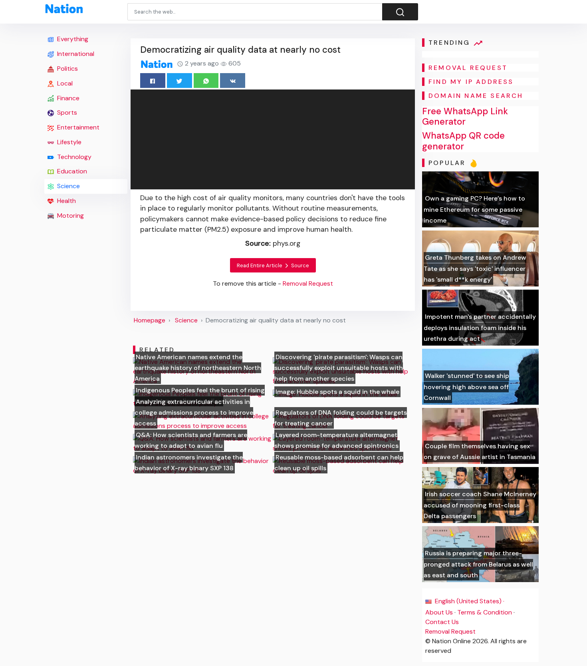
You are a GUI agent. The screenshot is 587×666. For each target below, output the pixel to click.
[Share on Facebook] (152, 80)
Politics (67, 68)
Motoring (70, 215)
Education (71, 171)
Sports (66, 112)
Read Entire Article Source (273, 265)
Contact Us (442, 622)
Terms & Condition (484, 612)
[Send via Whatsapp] (206, 80)
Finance (67, 98)
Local (64, 83)
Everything (72, 39)
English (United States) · (468, 601)
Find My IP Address (471, 82)
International (75, 54)
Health (66, 201)
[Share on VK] (232, 80)
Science (68, 186)
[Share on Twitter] (179, 80)
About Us (439, 612)
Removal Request (450, 631)
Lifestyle (68, 142)
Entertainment (77, 127)
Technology (73, 157)
